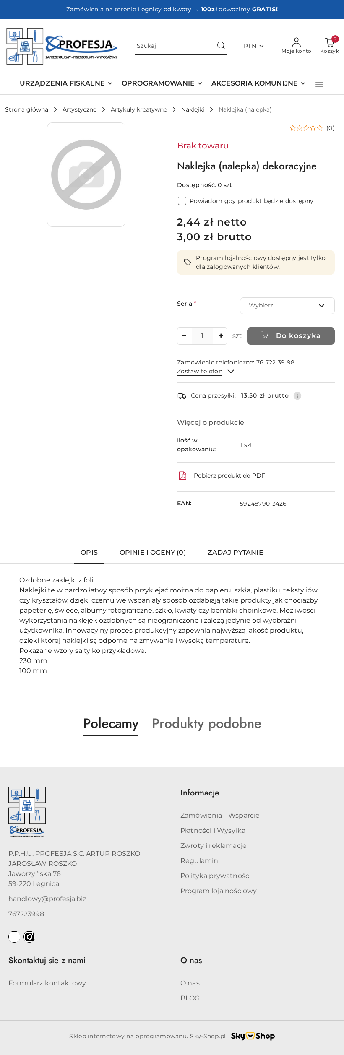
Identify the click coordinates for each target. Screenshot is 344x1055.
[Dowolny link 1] (14, 937)
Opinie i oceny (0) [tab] (153, 552)
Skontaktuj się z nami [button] (47, 960)
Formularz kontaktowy (47, 983)
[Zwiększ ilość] (220, 336)
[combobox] (287, 305)
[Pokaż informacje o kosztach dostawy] (297, 395)
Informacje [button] (199, 793)
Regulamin (199, 861)
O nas (190, 983)
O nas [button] (191, 960)
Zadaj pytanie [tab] (235, 552)
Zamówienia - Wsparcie (220, 815)
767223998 (26, 914)
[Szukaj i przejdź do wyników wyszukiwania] (221, 46)
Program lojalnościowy (218, 891)
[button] (319, 84)
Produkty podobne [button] (206, 723)
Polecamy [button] (110, 723)
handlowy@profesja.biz (47, 899)
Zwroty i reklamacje (213, 846)
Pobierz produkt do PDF (229, 475)
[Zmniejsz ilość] (183, 336)
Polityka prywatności (215, 876)
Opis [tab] (89, 552)
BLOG (190, 998)
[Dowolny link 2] (29, 937)
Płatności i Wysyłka (212, 830)
